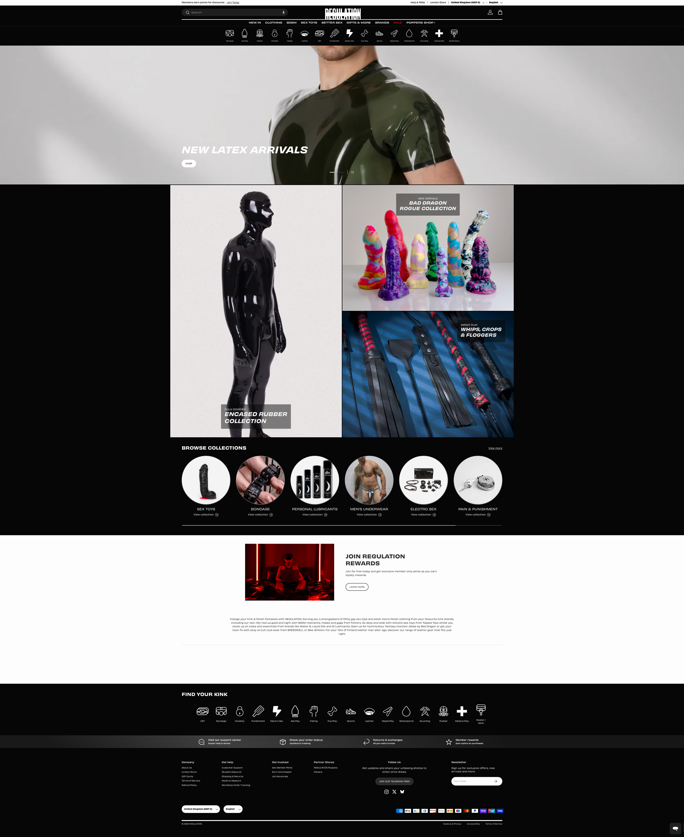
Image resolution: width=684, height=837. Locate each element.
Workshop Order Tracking (236, 785)
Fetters (318, 772)
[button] (283, 12)
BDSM (292, 23)
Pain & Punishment (478, 509)
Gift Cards (187, 777)
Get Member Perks (282, 768)
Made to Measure (231, 781)
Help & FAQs (418, 3)
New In (255, 23)
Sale (397, 23)
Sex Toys (309, 23)
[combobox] (235, 12)
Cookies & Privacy (452, 824)
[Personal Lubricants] (315, 480)
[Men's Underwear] (369, 480)
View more (495, 448)
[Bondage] (260, 480)
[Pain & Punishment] (478, 480)
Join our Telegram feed (394, 782)
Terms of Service (191, 781)
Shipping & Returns (232, 777)
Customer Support (232, 768)
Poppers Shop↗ (420, 23)
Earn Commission (282, 772)
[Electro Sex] (423, 480)
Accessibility (473, 824)
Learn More (357, 587)
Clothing (273, 23)
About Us (187, 768)
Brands (382, 23)
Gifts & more (359, 23)
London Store (438, 3)
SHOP (342, 164)
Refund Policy (189, 785)
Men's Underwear (369, 509)
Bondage (260, 509)
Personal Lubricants (315, 509)
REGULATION (196, 824)
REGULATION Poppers (325, 768)
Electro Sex (423, 509)
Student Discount (232, 772)
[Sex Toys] (206, 480)
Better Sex (332, 23)
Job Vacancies (280, 777)
